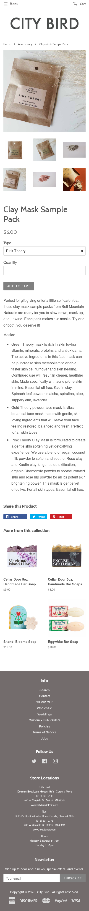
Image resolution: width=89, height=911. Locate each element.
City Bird (43, 892)
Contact (44, 696)
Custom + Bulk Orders (44, 720)
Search (44, 690)
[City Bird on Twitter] (34, 762)
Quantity (10, 262)
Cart (82, 4)
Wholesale (44, 708)
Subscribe (73, 878)
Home (7, 44)
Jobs (44, 738)
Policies (44, 726)
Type (7, 242)
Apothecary (25, 44)
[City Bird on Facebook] (44, 762)
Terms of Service (45, 732)
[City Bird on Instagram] (55, 762)
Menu (13, 3)
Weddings (44, 714)
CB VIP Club (44, 702)
